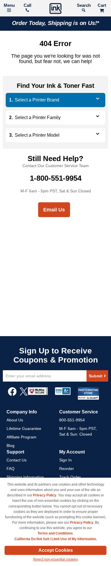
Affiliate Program (21, 437)
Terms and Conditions (55, 533)
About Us (15, 420)
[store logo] (55, 9)
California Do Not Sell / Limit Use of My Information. (56, 539)
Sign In (65, 460)
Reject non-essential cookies (55, 559)
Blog (11, 445)
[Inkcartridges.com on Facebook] (12, 394)
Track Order (70, 477)
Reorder (66, 468)
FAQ (11, 468)
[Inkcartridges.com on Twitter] (23, 394)
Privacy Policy (44, 495)
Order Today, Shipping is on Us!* (55, 23)
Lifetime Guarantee (24, 428)
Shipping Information (25, 477)
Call (27, 5)
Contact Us (16, 460)
